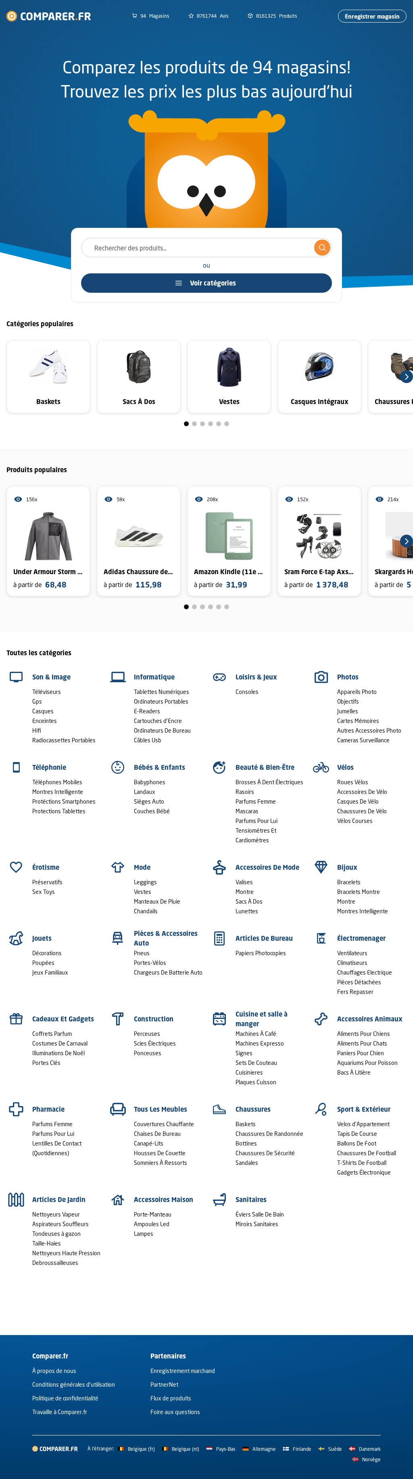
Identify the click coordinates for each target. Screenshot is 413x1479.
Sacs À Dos (249, 901)
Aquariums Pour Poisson (367, 1062)
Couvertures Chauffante (164, 1124)
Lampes (143, 1233)
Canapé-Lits (148, 1143)
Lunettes (247, 911)
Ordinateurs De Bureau (162, 730)
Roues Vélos (352, 782)
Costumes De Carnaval (60, 1043)
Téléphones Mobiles (57, 782)
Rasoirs (245, 791)
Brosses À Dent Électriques (269, 782)
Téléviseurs (46, 691)
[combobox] (206, 247)
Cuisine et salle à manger (262, 1019)
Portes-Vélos (150, 962)
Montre (245, 891)
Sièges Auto (149, 801)
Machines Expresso (260, 1043)
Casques (43, 711)
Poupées (43, 962)
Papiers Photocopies (261, 953)
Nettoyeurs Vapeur (56, 1214)
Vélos (345, 767)
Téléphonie (49, 767)
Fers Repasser (355, 991)
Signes (244, 1053)
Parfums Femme (256, 801)
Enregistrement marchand (182, 1370)
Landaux (144, 791)
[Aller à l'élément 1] (186, 423)
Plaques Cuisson (256, 1082)
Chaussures (253, 1109)
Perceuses (147, 1033)
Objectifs (348, 701)
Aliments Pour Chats (362, 1043)
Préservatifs (47, 882)
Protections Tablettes (59, 811)
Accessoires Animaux (370, 1019)
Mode (142, 867)
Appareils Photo (357, 691)
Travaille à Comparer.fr (59, 1411)
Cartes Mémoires (358, 720)
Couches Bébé (152, 811)
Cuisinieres (249, 1072)
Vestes (142, 891)
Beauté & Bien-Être (265, 767)
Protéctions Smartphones (64, 801)
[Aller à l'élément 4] (210, 423)
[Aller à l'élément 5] (218, 423)
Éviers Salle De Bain (260, 1214)
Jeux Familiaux (50, 972)
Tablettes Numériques (161, 691)
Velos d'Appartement (363, 1124)
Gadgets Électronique (364, 1172)
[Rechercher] (322, 248)
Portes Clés (46, 1062)
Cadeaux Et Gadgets (63, 1019)
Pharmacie (48, 1109)
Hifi (36, 730)
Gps (37, 701)
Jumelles (347, 711)
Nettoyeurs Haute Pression (66, 1253)
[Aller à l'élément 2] (194, 423)
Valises (244, 882)
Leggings (145, 882)
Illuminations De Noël (58, 1053)
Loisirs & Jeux (256, 677)
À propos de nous (54, 1370)
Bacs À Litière (354, 1072)
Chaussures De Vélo (362, 811)
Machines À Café (256, 1033)
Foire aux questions (175, 1411)
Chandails (146, 911)
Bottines (246, 1143)
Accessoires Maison (163, 1200)
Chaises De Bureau (157, 1133)
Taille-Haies (46, 1243)
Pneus (142, 953)
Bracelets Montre (358, 891)
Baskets (246, 1124)
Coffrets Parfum (52, 1033)
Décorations (47, 953)
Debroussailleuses (55, 1262)
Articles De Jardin (59, 1200)
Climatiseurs (352, 962)
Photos (348, 677)
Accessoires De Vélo (362, 791)
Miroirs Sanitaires (257, 1224)
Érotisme (45, 867)
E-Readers (147, 711)
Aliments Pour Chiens (363, 1033)
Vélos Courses (355, 820)
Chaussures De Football (366, 1153)
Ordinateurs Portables (161, 701)
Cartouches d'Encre (158, 720)
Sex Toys (43, 891)
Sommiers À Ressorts (160, 1162)
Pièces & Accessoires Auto (166, 938)
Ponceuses (147, 1053)
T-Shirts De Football (361, 1162)
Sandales (247, 1162)
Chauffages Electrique (364, 972)
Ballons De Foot (356, 1143)
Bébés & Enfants (159, 767)
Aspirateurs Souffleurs (60, 1224)
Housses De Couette (160, 1153)
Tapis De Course (357, 1133)
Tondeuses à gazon (56, 1233)
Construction (153, 1019)
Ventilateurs (352, 953)
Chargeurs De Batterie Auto (168, 972)
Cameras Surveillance (363, 740)
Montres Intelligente (57, 791)
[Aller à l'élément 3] (202, 423)
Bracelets (349, 882)
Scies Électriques (155, 1043)
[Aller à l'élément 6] (226, 423)
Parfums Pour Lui (256, 820)
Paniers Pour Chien (360, 1053)
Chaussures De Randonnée (269, 1133)
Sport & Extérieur (363, 1109)
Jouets (42, 938)
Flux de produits (170, 1398)
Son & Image (51, 677)
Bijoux (347, 867)
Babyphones (149, 782)
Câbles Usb (147, 740)
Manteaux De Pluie (157, 901)
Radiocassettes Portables (64, 740)
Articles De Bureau (264, 938)
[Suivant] (406, 376)
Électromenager (361, 938)
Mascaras (247, 811)
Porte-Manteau (152, 1214)
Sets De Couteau (256, 1062)
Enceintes (44, 720)
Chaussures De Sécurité (265, 1153)
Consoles (247, 691)
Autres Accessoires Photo (369, 730)
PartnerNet (164, 1384)
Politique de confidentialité (65, 1398)
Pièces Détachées (359, 982)
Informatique (154, 677)
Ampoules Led (151, 1224)
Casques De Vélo (358, 801)
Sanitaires (251, 1200)
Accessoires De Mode (267, 867)
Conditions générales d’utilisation (73, 1384)
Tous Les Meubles (160, 1109)
